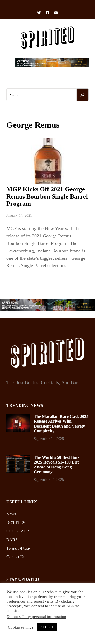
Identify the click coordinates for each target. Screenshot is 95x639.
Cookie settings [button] (20, 627)
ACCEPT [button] (47, 627)
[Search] (83, 94)
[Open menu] (47, 79)
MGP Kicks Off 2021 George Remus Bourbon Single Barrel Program (47, 196)
